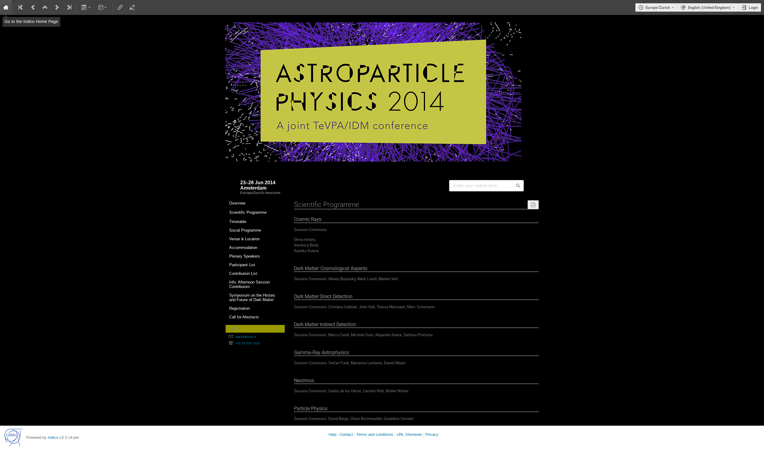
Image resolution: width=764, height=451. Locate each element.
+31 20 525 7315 (247, 343)
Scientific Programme (248, 212)
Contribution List (243, 273)
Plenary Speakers (244, 256)
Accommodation (243, 247)
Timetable (237, 221)
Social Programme (245, 230)
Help (332, 434)
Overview (237, 203)
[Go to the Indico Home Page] (6, 7)
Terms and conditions (374, 434)
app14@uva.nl (245, 336)
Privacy (431, 434)
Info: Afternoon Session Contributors (249, 284)
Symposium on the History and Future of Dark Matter (252, 297)
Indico (53, 437)
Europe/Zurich (658, 7)
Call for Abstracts (244, 317)
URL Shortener (409, 434)
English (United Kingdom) (709, 7)
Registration (239, 308)
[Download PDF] (533, 204)
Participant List (242, 265)
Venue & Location (244, 239)
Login (753, 7)
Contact (346, 434)
